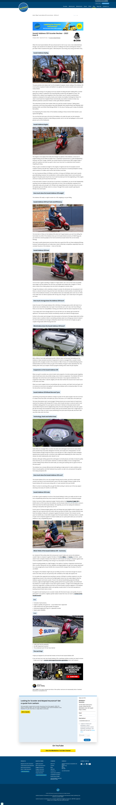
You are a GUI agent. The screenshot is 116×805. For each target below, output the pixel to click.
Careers (52, 765)
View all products (25, 771)
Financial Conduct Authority (72, 795)
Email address (82, 718)
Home (34, 15)
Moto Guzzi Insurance (40, 765)
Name (80, 713)
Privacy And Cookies (55, 776)
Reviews (58, 37)
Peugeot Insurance (40, 769)
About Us (53, 763)
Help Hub (99, 6)
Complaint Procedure (55, 774)
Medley (71, 557)
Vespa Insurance (39, 772)
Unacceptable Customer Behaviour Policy (56, 779)
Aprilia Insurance (39, 763)
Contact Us (53, 771)
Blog (37, 15)
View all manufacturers (41, 775)
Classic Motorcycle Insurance (27, 765)
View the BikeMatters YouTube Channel (58, 750)
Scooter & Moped (53, 37)
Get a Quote (25, 712)
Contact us (106, 6)
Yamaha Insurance (40, 771)
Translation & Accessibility (101, 1)
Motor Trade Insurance (26, 769)
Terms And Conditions (55, 772)
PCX (60, 557)
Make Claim (98, 3)
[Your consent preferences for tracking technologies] (2, 804)
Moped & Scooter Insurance (27, 763)
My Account (106, 3)
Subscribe (87, 740)
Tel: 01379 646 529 (65, 770)
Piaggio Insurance (40, 767)
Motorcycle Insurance (25, 767)
